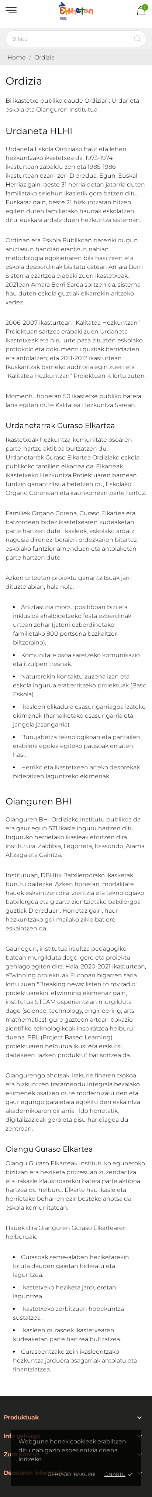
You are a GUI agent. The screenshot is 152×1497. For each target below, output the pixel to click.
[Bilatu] (138, 38)
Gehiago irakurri (72, 1474)
